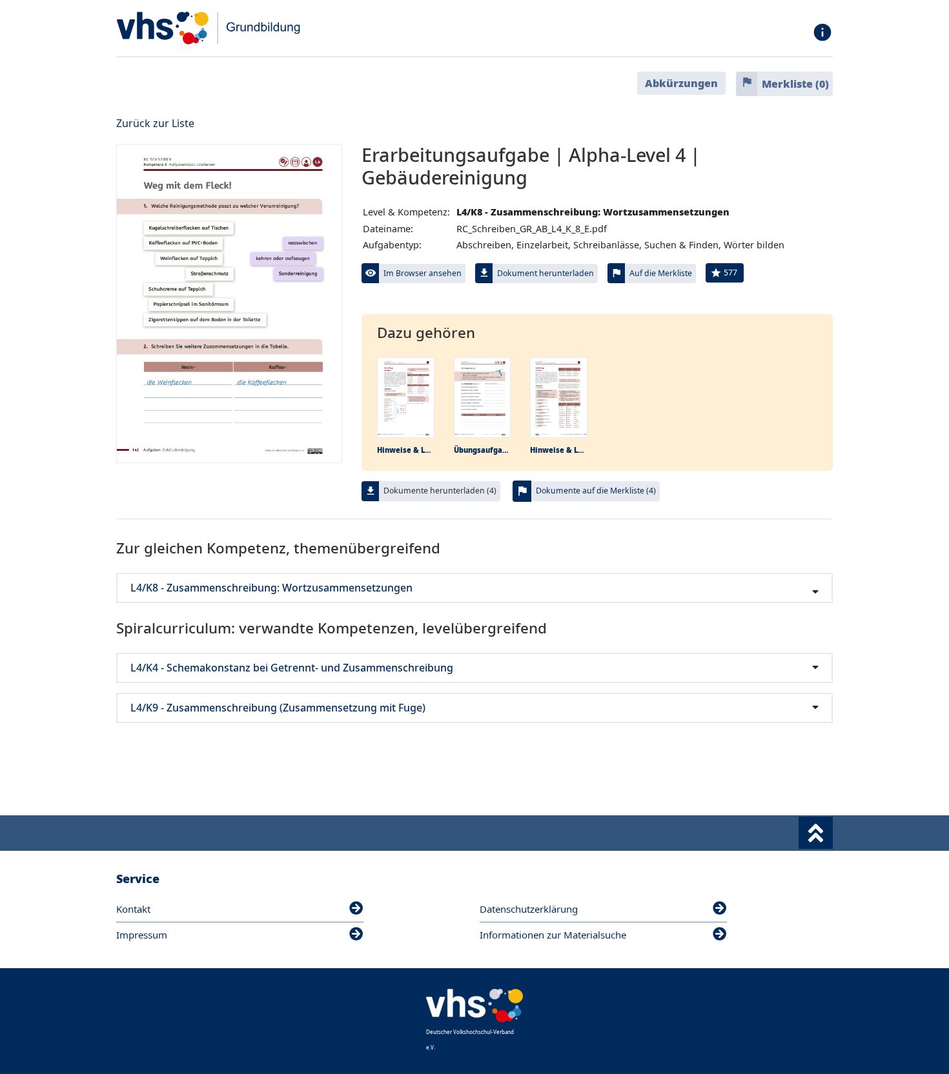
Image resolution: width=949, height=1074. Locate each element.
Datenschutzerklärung (529, 908)
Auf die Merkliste (660, 273)
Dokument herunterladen (545, 273)
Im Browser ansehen (422, 273)
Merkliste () (795, 84)
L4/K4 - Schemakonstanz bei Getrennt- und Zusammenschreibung (291, 668)
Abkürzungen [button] (681, 83)
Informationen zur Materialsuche (553, 934)
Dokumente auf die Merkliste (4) (596, 490)
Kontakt (133, 908)
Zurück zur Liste (155, 123)
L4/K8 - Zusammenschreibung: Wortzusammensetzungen (271, 588)
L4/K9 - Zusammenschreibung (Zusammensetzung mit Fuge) (277, 708)
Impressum (141, 934)
